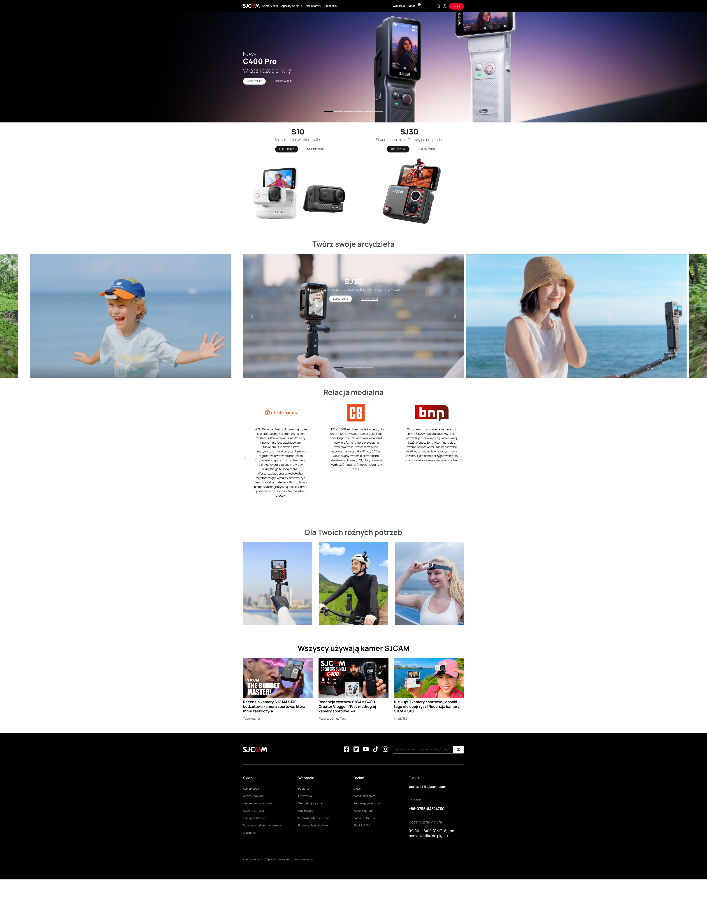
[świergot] (356, 749)
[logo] (251, 6)
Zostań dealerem (364, 796)
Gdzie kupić (305, 811)
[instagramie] (385, 749)
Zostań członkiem (365, 818)
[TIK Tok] (376, 749)
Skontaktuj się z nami (311, 803)
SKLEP (456, 6)
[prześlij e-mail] (458, 749)
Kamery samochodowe (257, 803)
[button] (455, 316)
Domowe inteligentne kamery (262, 825)
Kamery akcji (270, 6)
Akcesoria (330, 6)
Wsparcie (399, 6)
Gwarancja (305, 796)
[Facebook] (346, 749)
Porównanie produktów (313, 825)
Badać (411, 6)
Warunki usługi (363, 811)
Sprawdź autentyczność (313, 818)
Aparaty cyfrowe (253, 811)
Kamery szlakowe (254, 818)
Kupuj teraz (286, 149)
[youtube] (366, 749)
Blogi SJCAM (362, 825)
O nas (357, 788)
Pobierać (303, 788)
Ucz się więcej (315, 148)
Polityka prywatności (367, 803)
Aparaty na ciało (291, 6)
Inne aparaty (313, 6)
